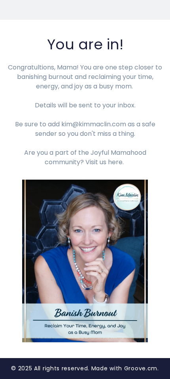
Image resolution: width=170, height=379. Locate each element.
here (115, 162)
